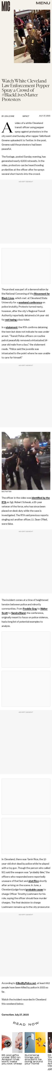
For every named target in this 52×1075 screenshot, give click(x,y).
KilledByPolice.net (26, 983)
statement (11, 327)
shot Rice (33, 881)
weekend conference (30, 302)
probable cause (34, 889)
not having (11, 319)
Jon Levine (9, 116)
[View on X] (26, 266)
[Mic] (6, 6)
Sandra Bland (18, 613)
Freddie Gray (30, 608)
